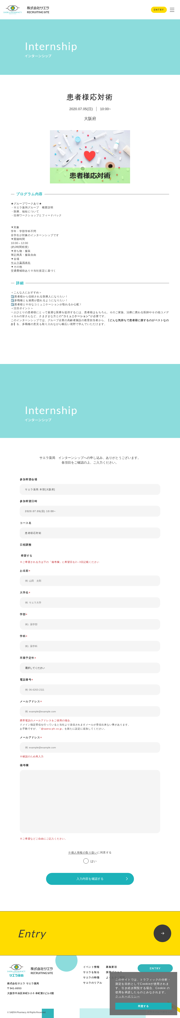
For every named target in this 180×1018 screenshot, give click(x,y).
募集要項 (111, 966)
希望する (26, 555)
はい (93, 861)
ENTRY (159, 9)
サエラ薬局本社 (21, 262)
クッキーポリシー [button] (127, 996)
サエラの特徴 (91, 977)
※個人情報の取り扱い (82, 852)
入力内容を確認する (90, 878)
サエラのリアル (92, 982)
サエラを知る (91, 972)
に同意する (90, 852)
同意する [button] (143, 1006)
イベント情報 (91, 966)
